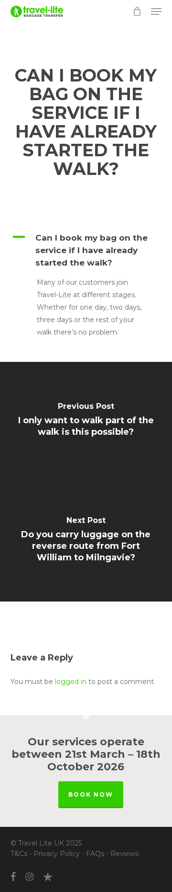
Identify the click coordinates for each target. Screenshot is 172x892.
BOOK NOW (90, 794)
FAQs (95, 853)
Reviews (124, 853)
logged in (70, 681)
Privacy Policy (56, 853)
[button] (156, 11)
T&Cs (19, 853)
